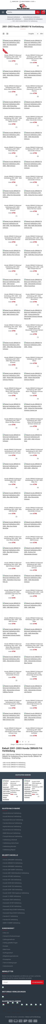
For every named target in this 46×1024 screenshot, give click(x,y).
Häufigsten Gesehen (23, 775)
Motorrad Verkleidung (13, 17)
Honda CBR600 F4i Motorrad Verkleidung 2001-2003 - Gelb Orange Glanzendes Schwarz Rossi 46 (13, 296)
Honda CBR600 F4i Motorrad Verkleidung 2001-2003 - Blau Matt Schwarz (34, 538)
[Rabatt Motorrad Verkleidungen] (23, 997)
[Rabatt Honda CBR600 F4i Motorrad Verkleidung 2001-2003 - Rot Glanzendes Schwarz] (12, 46)
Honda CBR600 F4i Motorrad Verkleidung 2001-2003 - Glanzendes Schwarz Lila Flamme (34, 703)
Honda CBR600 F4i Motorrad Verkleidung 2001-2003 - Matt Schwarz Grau (13, 326)
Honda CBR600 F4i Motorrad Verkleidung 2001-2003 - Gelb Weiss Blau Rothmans (34, 645)
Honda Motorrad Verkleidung (31, 17)
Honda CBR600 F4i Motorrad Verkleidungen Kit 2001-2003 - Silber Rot (34, 480)
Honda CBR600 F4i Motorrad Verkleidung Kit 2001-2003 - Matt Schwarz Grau (34, 451)
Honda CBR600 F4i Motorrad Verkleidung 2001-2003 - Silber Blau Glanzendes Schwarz (12, 360)
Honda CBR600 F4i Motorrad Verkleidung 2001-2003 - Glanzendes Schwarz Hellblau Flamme (13, 703)
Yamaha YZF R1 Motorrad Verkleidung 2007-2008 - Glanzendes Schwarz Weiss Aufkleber (16, 787)
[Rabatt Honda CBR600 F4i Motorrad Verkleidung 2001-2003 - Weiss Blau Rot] (12, 139)
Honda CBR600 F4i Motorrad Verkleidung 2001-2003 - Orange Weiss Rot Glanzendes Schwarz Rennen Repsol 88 (34, 328)
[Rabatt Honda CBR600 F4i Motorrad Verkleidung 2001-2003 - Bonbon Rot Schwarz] (12, 257)
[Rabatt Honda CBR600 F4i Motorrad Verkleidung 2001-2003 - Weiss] (33, 349)
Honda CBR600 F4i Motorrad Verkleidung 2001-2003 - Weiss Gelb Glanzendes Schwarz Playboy (12, 390)
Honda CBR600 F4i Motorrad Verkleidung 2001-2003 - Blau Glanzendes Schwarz (34, 509)
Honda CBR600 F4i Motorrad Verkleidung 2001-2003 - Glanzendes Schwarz (12, 673)
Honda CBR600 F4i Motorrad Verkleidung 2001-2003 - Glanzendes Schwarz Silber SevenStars (34, 296)
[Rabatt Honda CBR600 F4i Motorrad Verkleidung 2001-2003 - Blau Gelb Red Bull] (12, 499)
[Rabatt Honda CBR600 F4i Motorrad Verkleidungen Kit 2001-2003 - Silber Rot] (33, 470)
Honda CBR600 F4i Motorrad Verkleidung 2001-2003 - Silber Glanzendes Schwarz (34, 118)
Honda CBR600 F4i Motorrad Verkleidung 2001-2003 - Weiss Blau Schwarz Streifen (13, 87)
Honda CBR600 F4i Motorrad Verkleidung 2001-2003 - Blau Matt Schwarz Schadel (13, 564)
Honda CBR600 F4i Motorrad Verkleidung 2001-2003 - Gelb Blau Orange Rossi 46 (34, 266)
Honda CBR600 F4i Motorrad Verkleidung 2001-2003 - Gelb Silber (34, 619)
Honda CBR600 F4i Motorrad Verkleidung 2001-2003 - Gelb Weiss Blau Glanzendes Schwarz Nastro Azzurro (13, 646)
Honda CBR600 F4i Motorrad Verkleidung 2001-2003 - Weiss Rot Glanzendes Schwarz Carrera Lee (34, 421)
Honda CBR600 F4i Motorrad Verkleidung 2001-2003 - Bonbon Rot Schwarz (12, 266)
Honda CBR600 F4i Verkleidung (33, 19)
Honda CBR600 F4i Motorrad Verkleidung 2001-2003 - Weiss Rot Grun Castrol (34, 207)
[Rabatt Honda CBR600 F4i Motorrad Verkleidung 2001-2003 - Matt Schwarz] (12, 168)
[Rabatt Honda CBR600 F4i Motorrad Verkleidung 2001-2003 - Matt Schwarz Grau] (12, 316)
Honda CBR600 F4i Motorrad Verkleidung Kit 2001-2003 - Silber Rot (12, 480)
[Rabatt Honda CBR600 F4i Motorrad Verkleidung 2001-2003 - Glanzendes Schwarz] (12, 663)
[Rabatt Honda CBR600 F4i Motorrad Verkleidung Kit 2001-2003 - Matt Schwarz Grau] (33, 441)
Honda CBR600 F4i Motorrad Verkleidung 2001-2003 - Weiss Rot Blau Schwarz (12, 420)
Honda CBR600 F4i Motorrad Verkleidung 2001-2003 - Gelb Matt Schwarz (13, 619)
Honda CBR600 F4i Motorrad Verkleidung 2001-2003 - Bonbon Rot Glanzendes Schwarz (34, 565)
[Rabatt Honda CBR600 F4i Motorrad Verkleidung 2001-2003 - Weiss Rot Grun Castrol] (33, 197)
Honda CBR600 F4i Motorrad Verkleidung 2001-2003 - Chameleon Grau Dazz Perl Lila (12, 593)
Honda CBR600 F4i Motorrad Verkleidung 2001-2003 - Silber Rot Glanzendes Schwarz (12, 208)
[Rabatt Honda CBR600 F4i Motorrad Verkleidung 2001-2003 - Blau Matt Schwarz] (33, 528)
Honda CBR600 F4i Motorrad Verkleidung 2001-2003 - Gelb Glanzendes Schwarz (34, 149)
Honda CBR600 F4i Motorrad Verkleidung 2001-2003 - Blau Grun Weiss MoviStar (13, 538)
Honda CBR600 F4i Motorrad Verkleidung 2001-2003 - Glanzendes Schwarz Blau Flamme (34, 674)
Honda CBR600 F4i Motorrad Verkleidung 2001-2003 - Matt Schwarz (13, 178)
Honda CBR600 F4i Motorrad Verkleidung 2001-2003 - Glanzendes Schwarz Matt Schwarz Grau (12, 730)
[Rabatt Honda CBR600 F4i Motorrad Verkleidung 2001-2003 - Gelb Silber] (33, 609)
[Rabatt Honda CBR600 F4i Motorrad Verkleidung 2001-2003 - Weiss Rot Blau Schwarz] (12, 410)
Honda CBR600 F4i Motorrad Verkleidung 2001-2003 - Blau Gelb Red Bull (13, 509)
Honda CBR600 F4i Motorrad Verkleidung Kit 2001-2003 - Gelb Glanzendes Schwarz (12, 451)
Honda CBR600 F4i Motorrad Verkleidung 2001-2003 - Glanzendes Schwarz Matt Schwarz (34, 57)
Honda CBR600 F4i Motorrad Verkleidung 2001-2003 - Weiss (34, 359)
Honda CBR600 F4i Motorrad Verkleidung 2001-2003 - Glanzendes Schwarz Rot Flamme (34, 88)
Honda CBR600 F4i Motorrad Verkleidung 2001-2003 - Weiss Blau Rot (12, 149)
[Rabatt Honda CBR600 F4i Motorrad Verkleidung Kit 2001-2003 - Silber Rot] (12, 470)
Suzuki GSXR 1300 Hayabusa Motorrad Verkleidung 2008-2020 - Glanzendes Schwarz (37, 787)
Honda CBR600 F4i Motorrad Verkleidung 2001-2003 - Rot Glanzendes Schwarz (12, 56)
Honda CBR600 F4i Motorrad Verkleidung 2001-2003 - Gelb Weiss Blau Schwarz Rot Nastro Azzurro (13, 119)
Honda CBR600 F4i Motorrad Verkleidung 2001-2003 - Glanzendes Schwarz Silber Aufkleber (34, 730)
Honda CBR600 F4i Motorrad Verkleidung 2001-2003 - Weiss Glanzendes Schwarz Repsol (34, 390)
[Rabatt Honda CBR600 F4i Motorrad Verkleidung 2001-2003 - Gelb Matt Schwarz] (12, 609)
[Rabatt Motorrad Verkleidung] (23, 988)
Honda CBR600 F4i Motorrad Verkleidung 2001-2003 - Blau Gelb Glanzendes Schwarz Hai (34, 237)
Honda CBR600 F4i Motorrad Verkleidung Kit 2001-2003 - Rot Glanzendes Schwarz (12, 237)
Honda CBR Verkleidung (14, 19)
